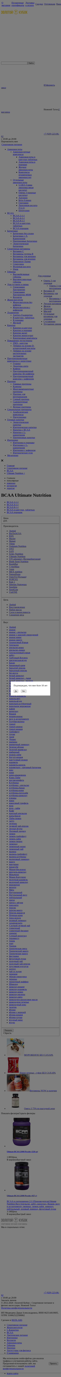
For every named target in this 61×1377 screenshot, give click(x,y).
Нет (23, 691)
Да (16, 691)
